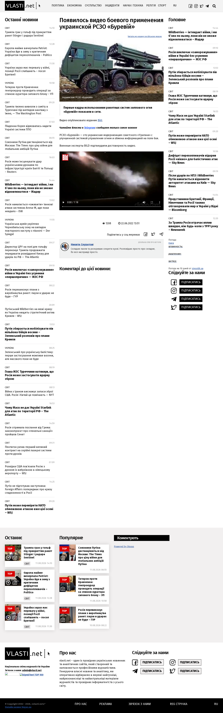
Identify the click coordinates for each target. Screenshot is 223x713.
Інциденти (112, 5)
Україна (9, 83)
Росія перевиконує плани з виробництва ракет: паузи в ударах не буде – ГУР (29, 293)
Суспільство (93, 5)
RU (174, 5)
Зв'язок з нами (140, 704)
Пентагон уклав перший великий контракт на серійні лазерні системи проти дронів (28, 450)
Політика (58, 5)
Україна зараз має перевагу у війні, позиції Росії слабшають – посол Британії (27, 71)
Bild (100, 120)
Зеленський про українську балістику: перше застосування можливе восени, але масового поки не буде (29, 356)
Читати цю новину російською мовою (145, 36)
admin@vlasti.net (31, 670)
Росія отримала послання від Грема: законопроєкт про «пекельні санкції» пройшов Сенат (29, 431)
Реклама (105, 704)
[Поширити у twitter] (153, 235)
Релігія (151, 5)
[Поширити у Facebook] (145, 234)
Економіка (74, 5)
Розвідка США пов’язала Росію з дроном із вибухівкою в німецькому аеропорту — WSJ (27, 470)
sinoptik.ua (197, 268)
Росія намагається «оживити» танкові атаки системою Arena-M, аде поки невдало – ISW (29, 208)
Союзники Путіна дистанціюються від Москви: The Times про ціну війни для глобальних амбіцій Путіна (28, 145)
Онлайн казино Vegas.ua (18, 707)
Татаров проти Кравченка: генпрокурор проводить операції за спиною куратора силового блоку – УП (29, 91)
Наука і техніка (133, 5)
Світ (7, 28)
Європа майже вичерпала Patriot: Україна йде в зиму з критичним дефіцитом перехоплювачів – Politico (28, 52)
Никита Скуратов (82, 244)
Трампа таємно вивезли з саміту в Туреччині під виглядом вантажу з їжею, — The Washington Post (26, 110)
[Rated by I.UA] (12, 674)
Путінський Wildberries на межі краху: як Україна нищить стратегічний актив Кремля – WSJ (30, 312)
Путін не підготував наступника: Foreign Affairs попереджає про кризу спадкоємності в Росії (28, 489)
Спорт (162, 5)
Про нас (81, 704)
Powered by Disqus (124, 546)
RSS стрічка (178, 704)
